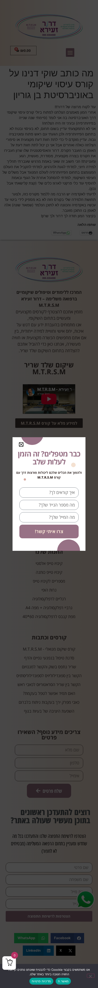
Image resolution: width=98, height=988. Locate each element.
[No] (91, 976)
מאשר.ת (63, 981)
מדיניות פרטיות (41, 981)
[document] (49, 494)
